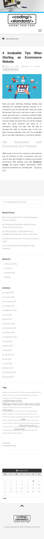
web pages (10, 430)
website (19, 429)
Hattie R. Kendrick (32, 66)
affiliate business (7, 392)
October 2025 (9, 306)
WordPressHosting (17, 433)
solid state (9, 423)
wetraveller (6, 443)
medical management (8, 414)
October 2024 (9, 332)
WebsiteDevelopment (31, 430)
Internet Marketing (11, 69)
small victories (30, 420)
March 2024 (8, 346)
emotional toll (6, 407)
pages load (15, 417)
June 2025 (8, 315)
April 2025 (8, 319)
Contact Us (8, 268)
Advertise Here (9, 273)
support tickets (17, 423)
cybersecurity (12, 401)
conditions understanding (9, 398)
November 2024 (10, 328)
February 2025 (9, 324)
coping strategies (23, 398)
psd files (37, 417)
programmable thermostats (26, 417)
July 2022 (7, 359)
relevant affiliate (6, 420)
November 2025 (10, 301)
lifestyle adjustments (19, 411)
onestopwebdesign (9, 446)
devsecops (32, 404)
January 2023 (9, 355)
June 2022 (8, 363)
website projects (6, 433)
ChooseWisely (23, 395)
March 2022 (8, 368)
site (23, 420)
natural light (28, 414)
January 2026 (9, 297)
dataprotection (13, 404)
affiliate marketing (26, 392)
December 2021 (10, 372)
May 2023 (8, 350)
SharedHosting (16, 420)
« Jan (4, 498)
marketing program (32, 411)
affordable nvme (36, 392)
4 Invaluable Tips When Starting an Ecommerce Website (22, 57)
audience (5, 395)
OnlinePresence (6, 417)
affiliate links (16, 392)
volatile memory (6, 426)
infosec (7, 410)
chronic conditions (33, 395)
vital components (35, 423)
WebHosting (28, 426)
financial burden (15, 407)
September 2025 (10, 310)
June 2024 (8, 341)
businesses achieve (13, 395)
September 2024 (10, 337)
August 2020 (9, 377)
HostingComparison (26, 407)
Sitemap (7, 277)
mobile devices (20, 414)
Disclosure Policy (10, 264)
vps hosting (15, 426)
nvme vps (35, 414)
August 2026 (9, 293)
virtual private (26, 423)
